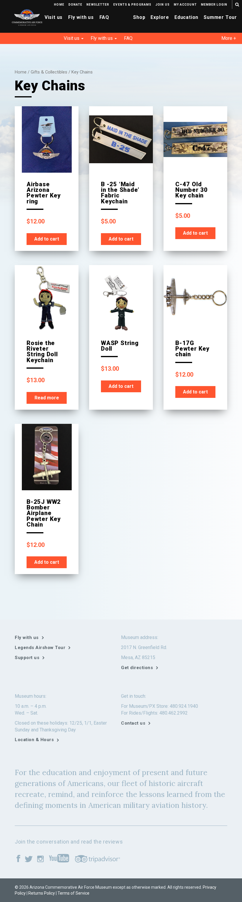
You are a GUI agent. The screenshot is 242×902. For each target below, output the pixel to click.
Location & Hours (34, 739)
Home (59, 4)
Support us (27, 657)
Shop (139, 17)
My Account (185, 4)
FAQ (104, 17)
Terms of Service (73, 893)
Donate (75, 4)
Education (186, 17)
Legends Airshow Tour (40, 647)
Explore (160, 17)
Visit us (54, 17)
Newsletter (97, 4)
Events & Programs (132, 4)
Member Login (214, 4)
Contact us (133, 723)
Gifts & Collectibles (49, 72)
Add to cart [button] (46, 239)
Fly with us (81, 17)
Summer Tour (220, 17)
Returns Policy (41, 893)
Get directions (137, 667)
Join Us (163, 4)
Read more (47, 398)
